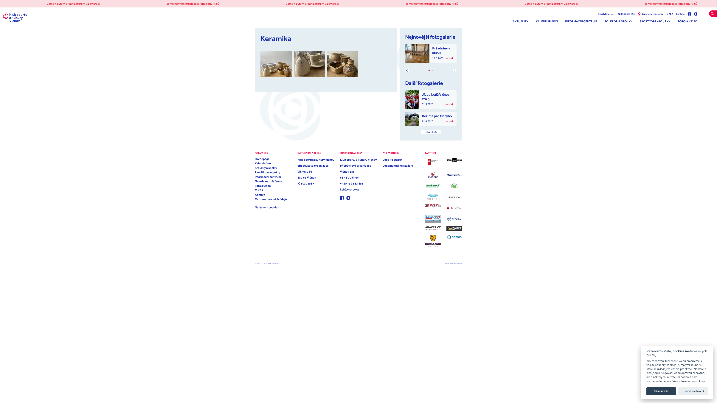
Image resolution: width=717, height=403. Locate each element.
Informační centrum (581, 21)
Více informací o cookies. (688, 381)
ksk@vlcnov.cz (606, 14)
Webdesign (450, 264)
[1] (429, 70)
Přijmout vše (661, 391)
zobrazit (449, 58)
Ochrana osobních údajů (271, 199)
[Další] (455, 70)
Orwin (459, 264)
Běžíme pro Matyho (437, 116)
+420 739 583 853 (626, 14)
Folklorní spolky (618, 21)
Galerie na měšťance (652, 14)
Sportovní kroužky (655, 21)
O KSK (669, 14)
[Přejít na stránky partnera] (433, 162)
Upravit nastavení (693, 391)
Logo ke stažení (393, 159)
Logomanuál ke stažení (398, 165)
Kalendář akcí (547, 21)
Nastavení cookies (267, 207)
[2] (432, 70)
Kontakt (680, 14)
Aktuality (520, 21)
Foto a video (687, 21)
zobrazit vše (431, 132)
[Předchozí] (407, 70)
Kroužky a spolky (266, 167)
